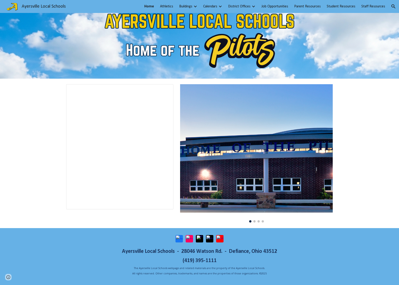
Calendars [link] (210, 6)
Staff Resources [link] (373, 6)
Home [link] (149, 6)
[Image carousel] (256, 153)
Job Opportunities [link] (274, 6)
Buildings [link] (185, 6)
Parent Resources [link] (307, 6)
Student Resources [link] (341, 6)
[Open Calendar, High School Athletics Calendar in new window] (165, 90)
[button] (393, 6)
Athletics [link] (166, 6)
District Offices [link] (239, 6)
